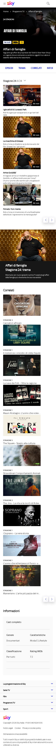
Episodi (9, 68)
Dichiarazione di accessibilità (15, 734)
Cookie (18, 728)
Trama (21, 68)
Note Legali (8, 728)
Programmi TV (18, 11)
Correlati (36, 68)
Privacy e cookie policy (31, 728)
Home (6, 11)
